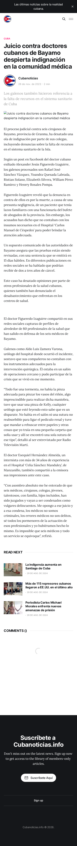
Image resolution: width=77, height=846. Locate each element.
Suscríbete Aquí (41, 778)
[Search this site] (64, 19)
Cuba (7, 38)
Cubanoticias (28, 78)
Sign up (38, 800)
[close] (73, 6)
